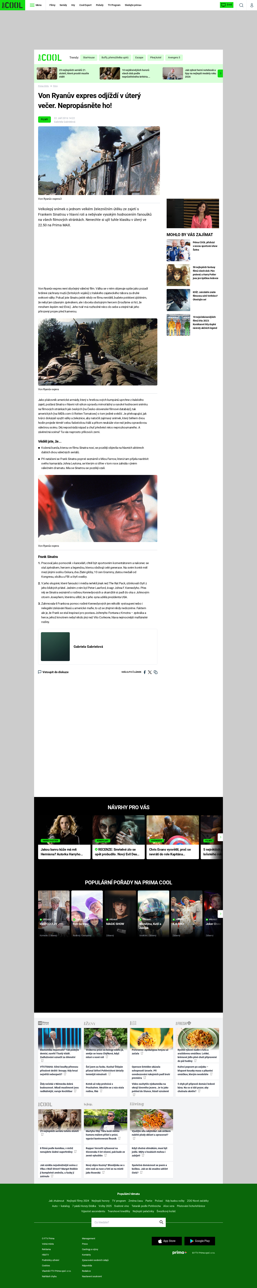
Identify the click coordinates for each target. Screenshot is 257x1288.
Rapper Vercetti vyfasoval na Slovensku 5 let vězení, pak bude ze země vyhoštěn (105, 1152)
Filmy (52, 5)
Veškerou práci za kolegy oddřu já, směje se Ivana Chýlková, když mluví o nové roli (105, 1053)
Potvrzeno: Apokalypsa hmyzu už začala (150, 1051)
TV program (119, 1200)
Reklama (46, 1249)
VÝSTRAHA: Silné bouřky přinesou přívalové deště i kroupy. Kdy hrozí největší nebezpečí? (59, 1070)
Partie (148, 1200)
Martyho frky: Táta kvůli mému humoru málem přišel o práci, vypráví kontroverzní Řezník (102, 1135)
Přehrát (47, 919)
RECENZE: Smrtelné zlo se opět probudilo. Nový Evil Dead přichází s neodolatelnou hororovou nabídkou (117, 852)
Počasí (159, 1200)
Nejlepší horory (100, 1200)
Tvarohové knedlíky (119, 1211)
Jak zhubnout (56, 1200)
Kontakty (86, 1254)
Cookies (46, 1265)
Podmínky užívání (50, 1260)
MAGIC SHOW (115, 924)
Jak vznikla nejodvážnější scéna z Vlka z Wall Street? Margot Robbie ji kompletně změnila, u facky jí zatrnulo (59, 1171)
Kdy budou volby (175, 1200)
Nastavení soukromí (92, 1276)
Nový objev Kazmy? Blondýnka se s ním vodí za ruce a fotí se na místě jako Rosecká (105, 1169)
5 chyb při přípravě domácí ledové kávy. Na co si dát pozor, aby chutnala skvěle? (196, 1088)
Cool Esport (85, 5)
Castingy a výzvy (90, 1249)
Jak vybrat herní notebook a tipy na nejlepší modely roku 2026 (200, 73)
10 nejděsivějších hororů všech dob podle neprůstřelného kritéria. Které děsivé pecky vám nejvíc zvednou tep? (135, 77)
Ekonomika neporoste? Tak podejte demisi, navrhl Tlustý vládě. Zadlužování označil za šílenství (59, 1053)
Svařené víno (121, 1206)
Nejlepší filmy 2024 (78, 1200)
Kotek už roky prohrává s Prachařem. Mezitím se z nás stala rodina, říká (105, 1088)
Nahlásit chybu (49, 1276)
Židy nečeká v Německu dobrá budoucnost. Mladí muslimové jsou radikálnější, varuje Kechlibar (59, 1088)
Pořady (99, 5)
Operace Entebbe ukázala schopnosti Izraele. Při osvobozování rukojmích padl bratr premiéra (151, 1072)
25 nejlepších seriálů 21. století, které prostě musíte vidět (74, 73)
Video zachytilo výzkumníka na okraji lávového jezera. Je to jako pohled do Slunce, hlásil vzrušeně (150, 1088)
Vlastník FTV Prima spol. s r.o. (56, 1271)
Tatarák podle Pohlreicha (146, 1206)
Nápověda (87, 1265)
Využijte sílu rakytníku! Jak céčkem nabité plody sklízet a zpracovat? (151, 1133)
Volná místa (48, 1244)
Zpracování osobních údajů (95, 1260)
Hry (73, 5)
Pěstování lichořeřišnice (191, 1206)
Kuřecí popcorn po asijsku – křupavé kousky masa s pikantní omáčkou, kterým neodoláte (195, 1070)
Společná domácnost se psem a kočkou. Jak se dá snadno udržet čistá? (150, 1169)
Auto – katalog (61, 1206)
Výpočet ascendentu (93, 1211)
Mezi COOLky (48, 924)
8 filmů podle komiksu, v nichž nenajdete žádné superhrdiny (56, 1150)
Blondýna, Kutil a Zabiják (150, 926)
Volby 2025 (105, 1206)
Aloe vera (168, 1206)
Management (88, 1238)
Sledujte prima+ (133, 5)
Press (85, 1244)
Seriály (63, 5)
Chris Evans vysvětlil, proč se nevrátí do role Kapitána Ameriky (170, 852)
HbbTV (45, 1254)
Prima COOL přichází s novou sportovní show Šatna (205, 246)
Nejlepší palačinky (143, 1211)
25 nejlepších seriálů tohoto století (59, 1131)
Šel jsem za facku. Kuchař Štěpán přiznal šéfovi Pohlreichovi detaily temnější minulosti (105, 1070)
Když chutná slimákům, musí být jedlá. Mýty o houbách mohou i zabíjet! (149, 1152)
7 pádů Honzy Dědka (84, 1206)
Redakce (86, 1271)
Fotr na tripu (81, 924)
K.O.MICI (178, 924)
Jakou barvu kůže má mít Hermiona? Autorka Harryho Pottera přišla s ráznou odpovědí (60, 852)
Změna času (135, 1200)
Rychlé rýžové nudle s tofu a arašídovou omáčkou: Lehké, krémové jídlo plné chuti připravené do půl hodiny (197, 1055)
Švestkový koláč (166, 1211)
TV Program (114, 5)
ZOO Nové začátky (198, 1200)
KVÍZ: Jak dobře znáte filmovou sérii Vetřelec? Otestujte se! (205, 296)
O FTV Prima (48, 1238)
